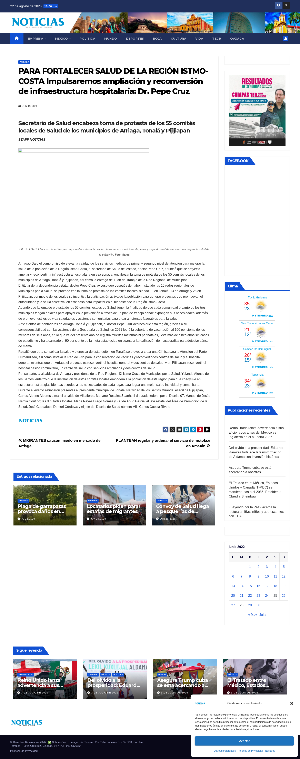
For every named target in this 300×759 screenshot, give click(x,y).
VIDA (199, 38)
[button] (292, 703)
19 (284, 586)
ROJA (157, 38)
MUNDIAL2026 (26, 674)
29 (250, 605)
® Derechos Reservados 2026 (28, 742)
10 (267, 576)
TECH (216, 38)
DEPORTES (135, 38)
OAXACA (237, 38)
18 (275, 586)
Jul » (262, 614)
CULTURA (179, 38)
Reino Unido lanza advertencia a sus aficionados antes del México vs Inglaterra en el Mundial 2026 (256, 432)
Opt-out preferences (225, 750)
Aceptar (244, 741)
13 (233, 586)
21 (241, 595)
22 (250, 595)
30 (258, 605)
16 (258, 586)
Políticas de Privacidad (250, 750)
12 (284, 576)
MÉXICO (62, 38)
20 (233, 595)
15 (250, 586)
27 (233, 605)
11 (275, 576)
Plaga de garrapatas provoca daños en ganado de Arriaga (42, 511)
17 (267, 586)
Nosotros (270, 750)
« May (252, 614)
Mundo (110, 38)
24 (267, 595)
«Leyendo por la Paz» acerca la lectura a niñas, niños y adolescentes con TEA (256, 511)
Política (87, 38)
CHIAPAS (93, 674)
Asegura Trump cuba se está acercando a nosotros (182, 685)
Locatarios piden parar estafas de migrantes (113, 508)
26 (284, 595)
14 (241, 586)
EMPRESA (36, 38)
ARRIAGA (24, 62)
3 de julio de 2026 (34, 692)
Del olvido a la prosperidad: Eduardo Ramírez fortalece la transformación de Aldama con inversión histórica (256, 452)
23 (258, 595)
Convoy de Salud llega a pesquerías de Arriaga (182, 511)
